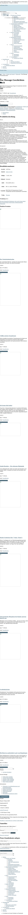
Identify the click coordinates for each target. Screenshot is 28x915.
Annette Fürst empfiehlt (8, 778)
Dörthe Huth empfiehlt (7, 776)
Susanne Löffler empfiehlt (8, 779)
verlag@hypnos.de (4, 810)
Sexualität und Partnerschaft (20, 28)
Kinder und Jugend (15, 32)
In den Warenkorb (4, 105)
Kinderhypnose (17, 41)
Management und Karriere (19, 21)
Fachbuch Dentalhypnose (19, 39)
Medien (4, 14)
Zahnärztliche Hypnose (16, 37)
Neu (12, 60)
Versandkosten (13, 93)
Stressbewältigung (20, 109)
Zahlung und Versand (7, 790)
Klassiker (16, 16)
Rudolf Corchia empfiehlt (8, 780)
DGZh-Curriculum (18, 43)
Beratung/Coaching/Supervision (20, 22)
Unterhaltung (16, 52)
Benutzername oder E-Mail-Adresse (8, 826)
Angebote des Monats (18, 58)
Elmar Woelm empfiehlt (8, 781)
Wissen (15, 50)
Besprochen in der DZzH (16, 63)
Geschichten (16, 33)
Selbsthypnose (17, 25)
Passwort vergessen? (4, 835)
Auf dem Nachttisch (15, 61)
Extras (12, 53)
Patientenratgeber (17, 38)
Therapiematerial (17, 36)
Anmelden (13, 832)
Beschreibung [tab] (6, 112)
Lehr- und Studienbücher (19, 19)
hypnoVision (16, 42)
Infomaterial (16, 54)
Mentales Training (17, 26)
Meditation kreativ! (18, 48)
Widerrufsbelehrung (7, 791)
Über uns (5, 67)
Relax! (12, 44)
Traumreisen (2, 110)
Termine (4, 66)
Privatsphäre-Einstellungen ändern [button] (10, 793)
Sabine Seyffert (9, 171)
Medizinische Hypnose (18, 27)
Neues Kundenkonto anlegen (6, 850)
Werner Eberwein (17, 31)
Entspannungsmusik (18, 45)
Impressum (5, 792)
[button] (3, 11)
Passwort (2, 830)
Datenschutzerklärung (7, 788)
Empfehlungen (6, 59)
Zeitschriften (16, 55)
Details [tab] (4, 113)
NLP (15, 20)
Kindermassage (12, 109)
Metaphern (16, 17)
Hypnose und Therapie (16, 15)
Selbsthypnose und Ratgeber (17, 23)
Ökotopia (8, 195)
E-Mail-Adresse (4, 841)
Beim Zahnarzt (17, 30)
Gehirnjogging (17, 47)
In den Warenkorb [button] (4, 272)
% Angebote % (14, 56)
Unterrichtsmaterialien (10, 110)
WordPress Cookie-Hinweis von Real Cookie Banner (11, 820)
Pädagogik (16, 34)
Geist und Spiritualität (18, 49)
